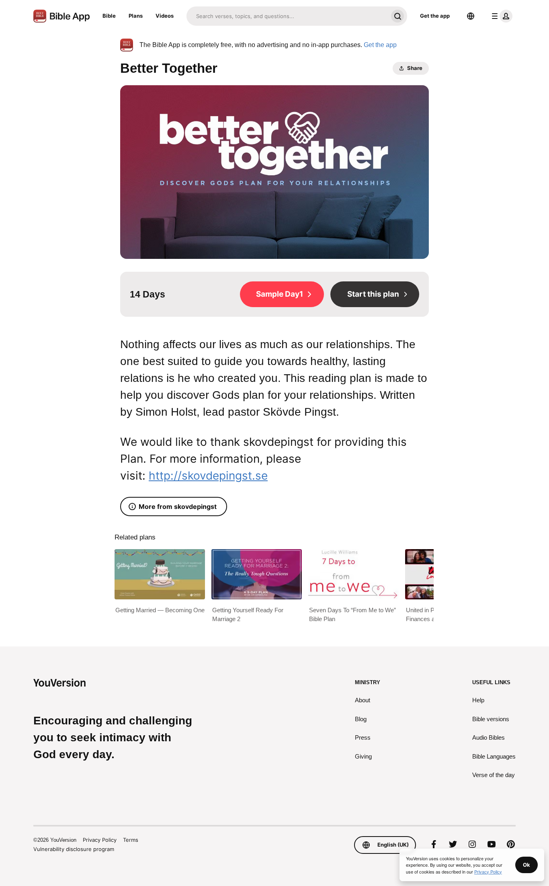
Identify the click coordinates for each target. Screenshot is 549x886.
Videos (165, 15)
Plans (136, 15)
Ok (526, 864)
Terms (130, 840)
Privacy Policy (100, 840)
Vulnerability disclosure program (73, 849)
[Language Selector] (471, 16)
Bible (109, 15)
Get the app (435, 15)
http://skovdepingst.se (208, 475)
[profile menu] (500, 16)
